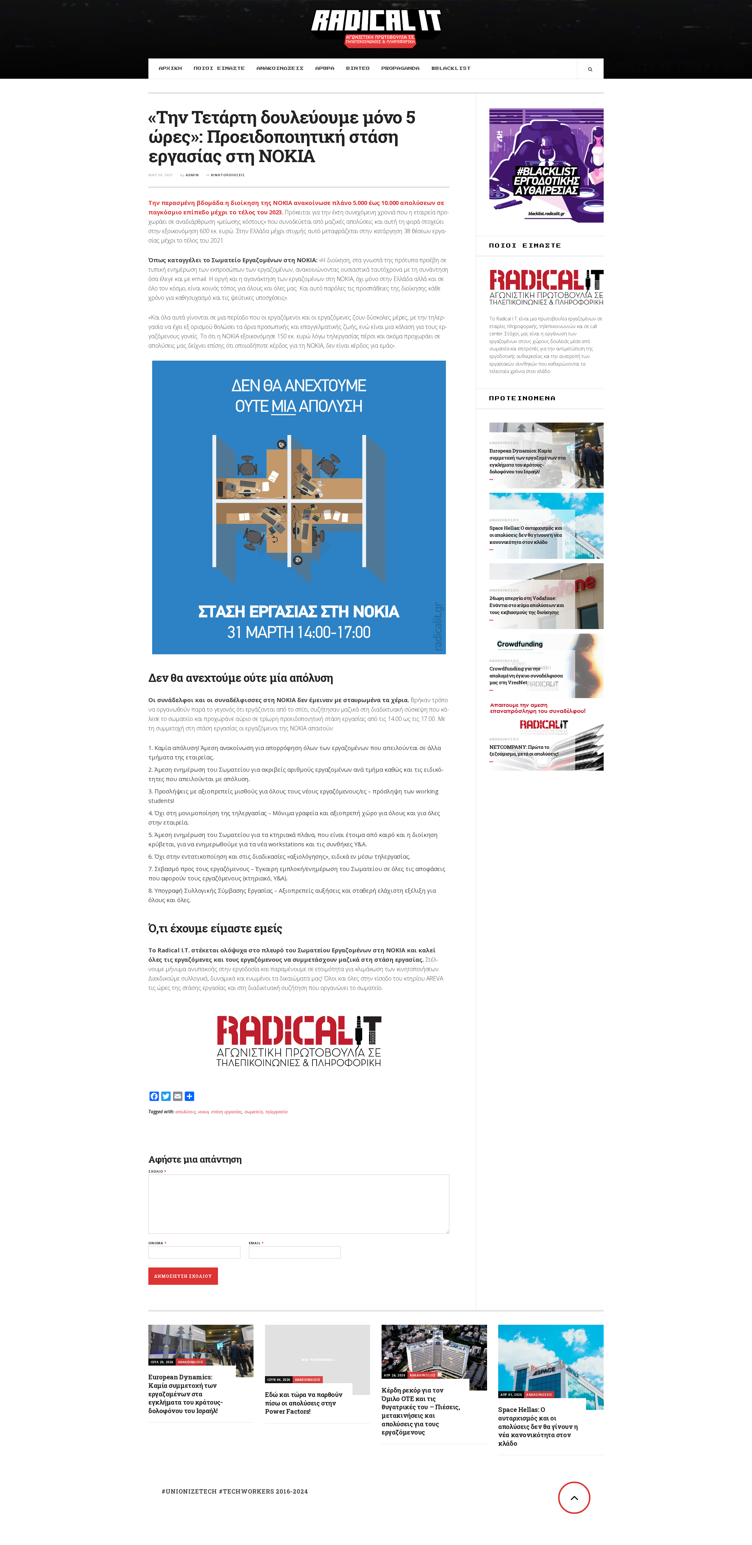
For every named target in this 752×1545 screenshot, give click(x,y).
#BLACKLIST (451, 68)
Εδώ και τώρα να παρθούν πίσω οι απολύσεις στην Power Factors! (304, 1402)
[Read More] (492, 479)
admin (192, 175)
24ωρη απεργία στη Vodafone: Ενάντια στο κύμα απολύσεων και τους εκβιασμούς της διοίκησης (526, 605)
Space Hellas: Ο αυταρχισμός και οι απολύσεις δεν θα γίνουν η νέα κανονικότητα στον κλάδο (525, 534)
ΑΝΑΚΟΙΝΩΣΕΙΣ (280, 68)
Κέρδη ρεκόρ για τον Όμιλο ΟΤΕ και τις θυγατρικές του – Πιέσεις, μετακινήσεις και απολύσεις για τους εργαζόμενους (421, 1411)
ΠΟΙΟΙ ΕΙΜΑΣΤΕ (219, 68)
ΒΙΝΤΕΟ (358, 68)
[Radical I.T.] (376, 28)
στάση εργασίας (226, 1111)
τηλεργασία (276, 1111)
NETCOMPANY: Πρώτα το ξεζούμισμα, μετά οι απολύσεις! (523, 750)
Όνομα (157, 1243)
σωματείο (253, 1111)
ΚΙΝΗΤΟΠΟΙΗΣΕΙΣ (228, 175)
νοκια (203, 1111)
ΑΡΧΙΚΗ (170, 68)
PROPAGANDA (401, 68)
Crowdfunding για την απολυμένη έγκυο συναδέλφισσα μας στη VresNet (526, 675)
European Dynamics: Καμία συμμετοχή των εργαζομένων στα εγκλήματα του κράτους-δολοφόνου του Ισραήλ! (527, 461)
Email (256, 1243)
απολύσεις (185, 1111)
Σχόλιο (157, 1171)
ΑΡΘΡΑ (325, 68)
